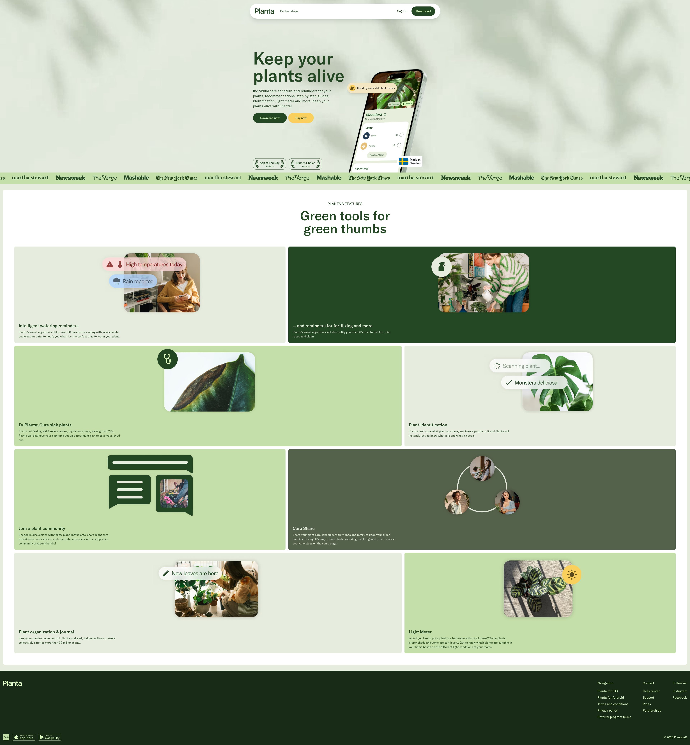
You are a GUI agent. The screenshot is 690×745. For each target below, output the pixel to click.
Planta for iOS (607, 691)
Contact (648, 683)
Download (423, 11)
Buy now (301, 118)
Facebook (680, 697)
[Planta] (264, 11)
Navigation (605, 683)
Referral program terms (614, 717)
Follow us (680, 683)
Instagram (680, 691)
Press (647, 704)
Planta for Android (610, 697)
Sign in (402, 11)
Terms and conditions (612, 704)
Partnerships (289, 11)
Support (648, 697)
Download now (270, 118)
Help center (651, 691)
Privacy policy (607, 710)
